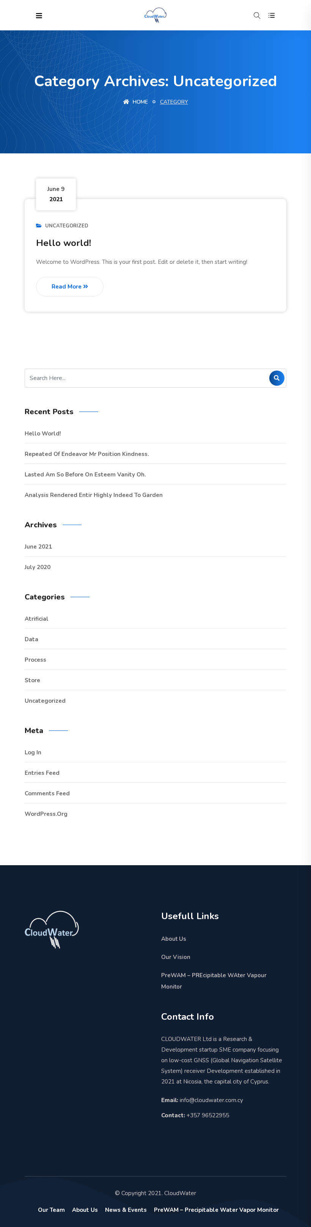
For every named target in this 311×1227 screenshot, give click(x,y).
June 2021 (38, 546)
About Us (173, 939)
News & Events (126, 1210)
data (31, 639)
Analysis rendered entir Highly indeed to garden (94, 495)
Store (32, 680)
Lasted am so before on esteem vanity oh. (85, 474)
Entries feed (42, 773)
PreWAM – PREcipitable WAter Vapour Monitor (214, 981)
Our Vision (175, 957)
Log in (33, 752)
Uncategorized (66, 225)
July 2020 (37, 567)
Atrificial (37, 619)
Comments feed (47, 793)
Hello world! (63, 243)
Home (139, 102)
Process (35, 660)
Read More (67, 286)
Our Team (51, 1210)
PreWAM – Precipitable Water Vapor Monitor (216, 1210)
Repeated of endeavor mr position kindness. (87, 454)
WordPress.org (46, 814)
